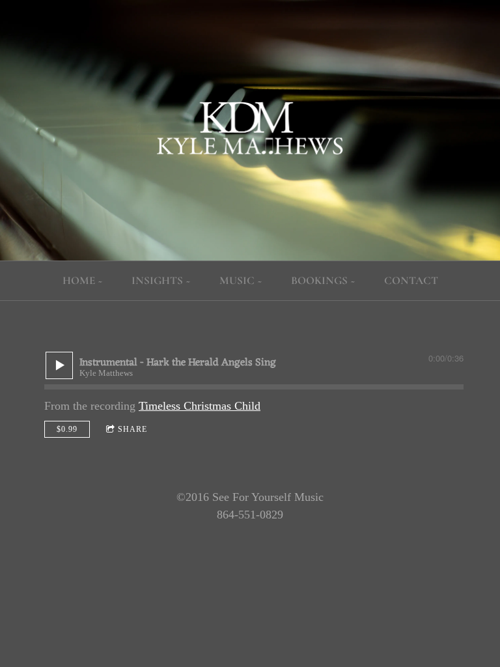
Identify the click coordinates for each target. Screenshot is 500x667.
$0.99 (67, 429)
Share (132, 429)
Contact (411, 280)
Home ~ (82, 280)
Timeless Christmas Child (199, 405)
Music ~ (240, 280)
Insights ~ (161, 280)
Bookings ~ (323, 280)
